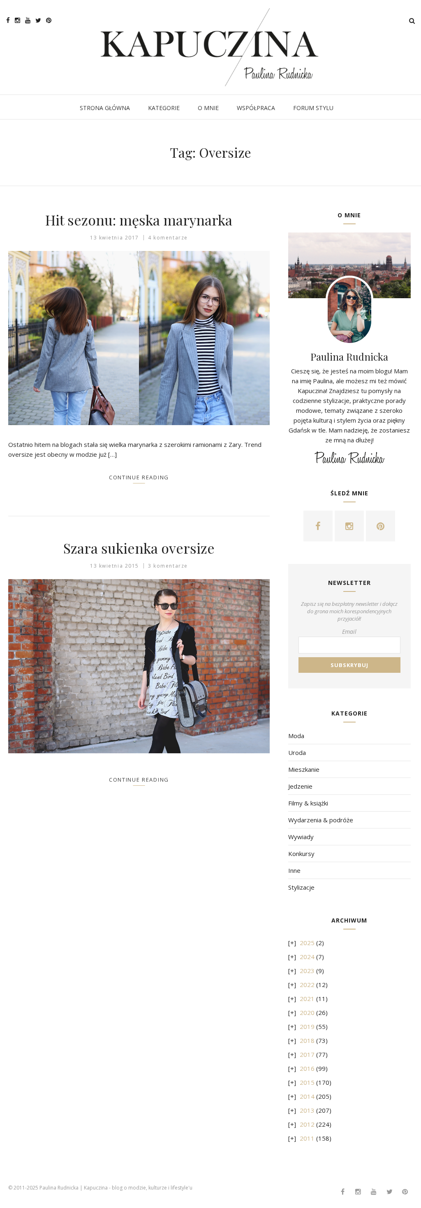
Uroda (297, 752)
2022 (307, 984)
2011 (307, 1138)
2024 (307, 957)
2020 (307, 1012)
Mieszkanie (303, 769)
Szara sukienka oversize (139, 547)
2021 (307, 998)
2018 (307, 1040)
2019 (307, 1026)
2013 (307, 1110)
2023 (307, 970)
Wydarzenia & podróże (320, 820)
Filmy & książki (308, 803)
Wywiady (301, 837)
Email (349, 631)
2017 (307, 1054)
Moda (296, 736)
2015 (307, 1082)
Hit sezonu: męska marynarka (138, 219)
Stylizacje (301, 887)
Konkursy (301, 853)
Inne (294, 870)
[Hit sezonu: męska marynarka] (139, 338)
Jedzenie (300, 786)
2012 (307, 1124)
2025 (307, 943)
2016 (307, 1068)
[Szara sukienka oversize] (139, 666)
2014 (307, 1096)
